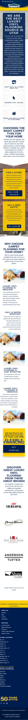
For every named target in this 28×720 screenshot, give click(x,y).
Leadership (4, 619)
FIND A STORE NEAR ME (13, 193)
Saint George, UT (4, 662)
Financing (4, 629)
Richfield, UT (3, 658)
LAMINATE (23, 604)
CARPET (3, 604)
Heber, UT (2, 654)
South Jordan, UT (4, 648)
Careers (3, 617)
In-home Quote (5, 625)
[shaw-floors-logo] (14, 581)
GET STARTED (14, 448)
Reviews (3, 612)
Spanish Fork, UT (4, 656)
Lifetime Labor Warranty (7, 631)
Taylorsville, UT (4, 642)
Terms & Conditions (14, 716)
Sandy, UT (3, 644)
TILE (11, 606)
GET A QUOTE (13, 226)
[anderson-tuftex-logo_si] (14, 564)
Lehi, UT (2, 650)
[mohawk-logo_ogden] (14, 512)
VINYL (16, 606)
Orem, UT (2, 652)
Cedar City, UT (4, 660)
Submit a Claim (5, 633)
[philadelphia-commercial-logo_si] (14, 547)
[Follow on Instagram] (7, 703)
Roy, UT (2, 639)
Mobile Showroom (6, 627)
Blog (2, 615)
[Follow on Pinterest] (4, 703)
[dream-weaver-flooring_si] (14, 529)
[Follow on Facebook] (1, 703)
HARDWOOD (13, 604)
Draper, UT (3, 646)
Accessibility (6, 714)
